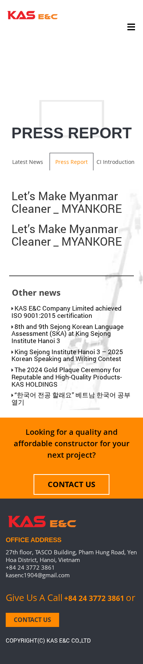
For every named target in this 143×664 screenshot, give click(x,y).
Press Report (71, 161)
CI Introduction (115, 161)
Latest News (27, 161)
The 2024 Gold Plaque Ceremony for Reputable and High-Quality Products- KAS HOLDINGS (66, 376)
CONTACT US (71, 484)
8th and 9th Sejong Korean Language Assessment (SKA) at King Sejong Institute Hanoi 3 (67, 333)
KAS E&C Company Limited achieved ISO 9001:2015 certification (66, 312)
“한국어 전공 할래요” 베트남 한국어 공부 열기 (70, 398)
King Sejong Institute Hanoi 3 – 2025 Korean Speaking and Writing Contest (67, 355)
